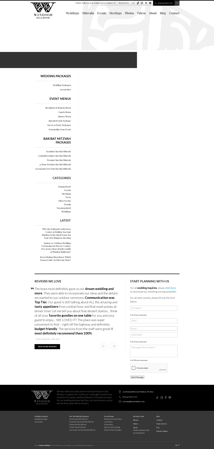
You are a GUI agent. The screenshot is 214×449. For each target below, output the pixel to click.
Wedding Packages (55, 76)
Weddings (72, 13)
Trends (67, 204)
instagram (142, 3)
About (153, 13)
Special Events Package (60, 120)
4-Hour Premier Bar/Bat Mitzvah (55, 164)
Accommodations (139, 433)
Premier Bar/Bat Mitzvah (59, 160)
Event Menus (60, 98)
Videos (141, 13)
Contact (174, 13)
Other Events (64, 200)
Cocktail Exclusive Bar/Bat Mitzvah (54, 155)
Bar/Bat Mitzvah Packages (57, 140)
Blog (163, 13)
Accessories (65, 89)
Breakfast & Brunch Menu (58, 107)
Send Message (137, 377)
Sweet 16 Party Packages (59, 125)
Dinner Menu (64, 116)
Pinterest (150, 3)
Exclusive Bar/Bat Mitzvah (58, 151)
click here (170, 287)
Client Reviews (123, 3)
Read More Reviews (47, 346)
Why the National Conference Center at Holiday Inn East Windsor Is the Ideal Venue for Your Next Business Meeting (56, 233)
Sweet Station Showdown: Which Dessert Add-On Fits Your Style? (55, 258)
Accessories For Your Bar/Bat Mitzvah (53, 168)
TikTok (138, 3)
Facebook (146, 3)
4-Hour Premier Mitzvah (77, 427)
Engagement (64, 186)
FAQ (132, 3)
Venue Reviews (161, 424)
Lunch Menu (65, 112)
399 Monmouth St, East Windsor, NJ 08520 (138, 392)
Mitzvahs (88, 13)
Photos (129, 13)
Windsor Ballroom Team (141, 430)
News (68, 197)
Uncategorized (64, 208)
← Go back (104, 346)
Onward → (114, 346)
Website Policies (162, 431)
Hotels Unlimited (44, 445)
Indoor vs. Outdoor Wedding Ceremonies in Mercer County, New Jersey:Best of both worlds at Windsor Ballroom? (56, 247)
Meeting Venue (138, 416)
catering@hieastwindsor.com (134, 401)
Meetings (115, 13)
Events (101, 13)
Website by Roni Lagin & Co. (86, 445)
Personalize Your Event (60, 129)
